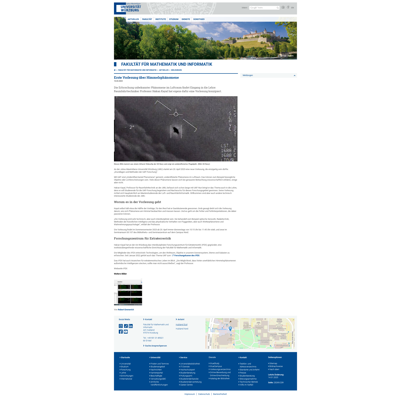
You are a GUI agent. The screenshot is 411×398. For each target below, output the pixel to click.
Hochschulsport (187, 369)
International (126, 379)
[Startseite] (115, 70)
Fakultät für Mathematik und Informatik (166, 64)
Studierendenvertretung (190, 382)
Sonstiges (199, 19)
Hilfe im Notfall (246, 385)
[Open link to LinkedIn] (131, 326)
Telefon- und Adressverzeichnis (248, 365)
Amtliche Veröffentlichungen (159, 383)
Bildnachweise (276, 366)
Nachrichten (156, 369)
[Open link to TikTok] (126, 326)
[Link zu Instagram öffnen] (121, 326)
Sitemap (273, 363)
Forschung (126, 369)
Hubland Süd (181, 324)
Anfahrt (181, 319)
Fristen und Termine (160, 364)
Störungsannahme (248, 379)
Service (183, 357)
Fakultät (147, 19)
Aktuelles (133, 19)
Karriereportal (157, 372)
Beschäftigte (156, 376)
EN (292, 7)
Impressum (189, 394)
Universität (126, 364)
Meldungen (176, 70)
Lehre (123, 372)
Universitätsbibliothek (190, 364)
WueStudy (214, 363)
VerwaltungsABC (158, 379)
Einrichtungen (127, 376)
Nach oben (274, 369)
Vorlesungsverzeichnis (220, 369)
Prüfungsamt (186, 376)
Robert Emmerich (126, 309)
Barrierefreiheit (220, 394)
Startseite (125, 357)
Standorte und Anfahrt (249, 369)
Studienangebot (158, 366)
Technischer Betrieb (249, 382)
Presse (243, 372)
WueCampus (216, 366)
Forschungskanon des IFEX (186, 255)
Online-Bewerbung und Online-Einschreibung (220, 374)
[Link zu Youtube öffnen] (126, 332)
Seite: (270, 382)
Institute (160, 19)
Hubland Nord (182, 328)
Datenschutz (204, 394)
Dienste (186, 19)
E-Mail (148, 340)
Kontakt (148, 319)
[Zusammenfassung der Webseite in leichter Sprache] (283, 7)
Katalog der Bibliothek (220, 378)
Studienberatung (187, 372)
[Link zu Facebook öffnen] (121, 332)
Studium (173, 19)
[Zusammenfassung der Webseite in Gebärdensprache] (288, 7)
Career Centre (186, 385)
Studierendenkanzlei (189, 379)
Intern (244, 7)
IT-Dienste (185, 366)
